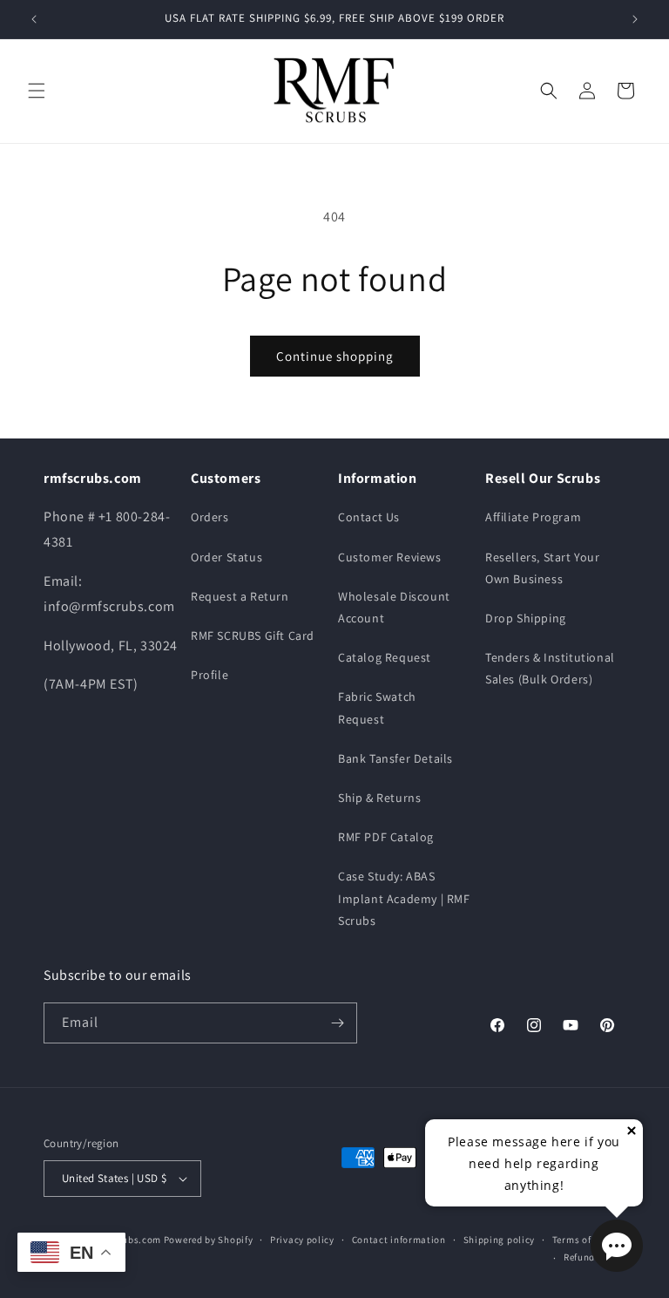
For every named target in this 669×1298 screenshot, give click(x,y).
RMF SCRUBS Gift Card (252, 635)
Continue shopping (335, 356)
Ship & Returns (379, 797)
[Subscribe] (337, 1022)
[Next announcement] (635, 19)
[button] (36, 90)
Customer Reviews (390, 557)
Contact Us (369, 517)
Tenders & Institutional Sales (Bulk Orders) (550, 668)
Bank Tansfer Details (395, 758)
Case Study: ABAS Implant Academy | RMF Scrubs (404, 898)
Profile (209, 675)
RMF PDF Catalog (386, 837)
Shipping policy (499, 1239)
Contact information (399, 1239)
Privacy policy (302, 1239)
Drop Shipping (525, 618)
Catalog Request (384, 657)
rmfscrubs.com (126, 1239)
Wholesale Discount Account (394, 607)
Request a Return (240, 596)
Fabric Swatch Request (377, 707)
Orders (210, 517)
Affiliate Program (533, 517)
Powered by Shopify (208, 1239)
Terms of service (588, 1239)
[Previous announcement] (34, 19)
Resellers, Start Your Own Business (542, 568)
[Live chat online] (617, 1246)
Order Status (226, 557)
